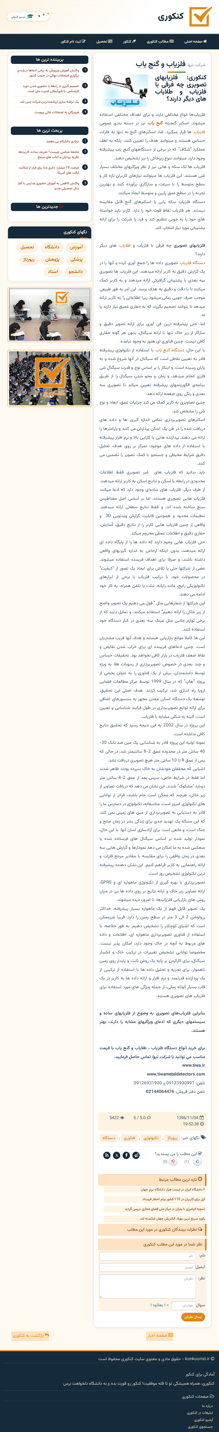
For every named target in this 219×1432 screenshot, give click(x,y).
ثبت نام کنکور (71, 41)
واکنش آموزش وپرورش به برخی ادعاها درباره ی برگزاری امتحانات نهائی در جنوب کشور (48, 73)
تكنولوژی (151, 1138)
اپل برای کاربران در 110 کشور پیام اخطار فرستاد (173, 1199)
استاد (53, 272)
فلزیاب (199, 132)
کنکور (127, 41)
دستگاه (108, 1138)
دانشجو (76, 272)
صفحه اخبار (157, 1335)
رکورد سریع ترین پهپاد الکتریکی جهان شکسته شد (172, 1218)
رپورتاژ (172, 1138)
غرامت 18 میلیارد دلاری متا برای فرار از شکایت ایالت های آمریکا (49, 170)
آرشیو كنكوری (203, 1420)
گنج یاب (162, 350)
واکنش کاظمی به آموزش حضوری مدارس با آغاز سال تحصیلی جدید (48, 186)
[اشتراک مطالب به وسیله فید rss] (107, 1155)
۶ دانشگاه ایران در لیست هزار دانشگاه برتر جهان (173, 1189)
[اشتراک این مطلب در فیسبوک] (126, 1155)
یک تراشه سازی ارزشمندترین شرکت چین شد (49, 101)
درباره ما (207, 1406)
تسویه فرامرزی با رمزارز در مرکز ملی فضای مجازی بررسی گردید (165, 1209)
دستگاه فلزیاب (192, 263)
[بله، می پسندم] (197, 1161)
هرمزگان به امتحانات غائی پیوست (57, 112)
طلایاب (125, 245)
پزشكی (76, 259)
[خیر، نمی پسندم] (173, 1161)
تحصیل (102, 41)
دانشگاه (52, 247)
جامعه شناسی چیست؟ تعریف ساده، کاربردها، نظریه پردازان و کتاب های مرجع (48, 154)
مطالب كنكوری (158, 41)
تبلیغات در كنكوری (200, 1413)
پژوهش (52, 259)
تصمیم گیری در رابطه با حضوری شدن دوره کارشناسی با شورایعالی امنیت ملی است (51, 89)
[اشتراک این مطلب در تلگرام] (136, 1155)
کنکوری (171, 17)
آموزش (76, 247)
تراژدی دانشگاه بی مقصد (62, 141)
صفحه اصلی (193, 41)
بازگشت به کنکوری (29, 1335)
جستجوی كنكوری (200, 1427)
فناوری (129, 1138)
